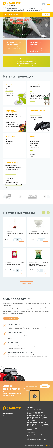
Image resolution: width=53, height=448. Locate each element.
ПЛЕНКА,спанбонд (11, 162)
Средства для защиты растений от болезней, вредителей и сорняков (38, 96)
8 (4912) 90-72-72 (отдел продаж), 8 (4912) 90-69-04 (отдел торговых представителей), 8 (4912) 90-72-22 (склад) (25, 9)
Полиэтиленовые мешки (11, 171)
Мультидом (8, 139)
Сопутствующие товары (36, 112)
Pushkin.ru (47, 445)
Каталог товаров (13, 14)
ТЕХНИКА (32, 136)
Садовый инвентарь (34, 141)
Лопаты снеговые (34, 145)
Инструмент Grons (34, 147)
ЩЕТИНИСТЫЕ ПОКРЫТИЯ (12, 187)
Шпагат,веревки (9, 95)
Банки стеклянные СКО (11, 120)
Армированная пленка (11, 165)
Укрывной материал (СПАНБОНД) (13, 184)
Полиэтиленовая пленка (11, 169)
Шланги (31, 156)
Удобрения (32, 100)
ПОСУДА (7, 86)
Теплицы (7, 143)
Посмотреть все (26, 283)
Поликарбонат (9, 141)
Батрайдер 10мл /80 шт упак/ (12, 264)
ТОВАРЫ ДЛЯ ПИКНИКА (37, 110)
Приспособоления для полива (37, 139)
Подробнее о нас (10, 318)
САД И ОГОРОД (34, 84)
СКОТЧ (7, 176)
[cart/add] (21, 242)
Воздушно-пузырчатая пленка (13, 167)
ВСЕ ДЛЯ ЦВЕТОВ (9, 93)
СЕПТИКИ (32, 93)
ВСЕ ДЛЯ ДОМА (9, 90)
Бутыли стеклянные (10, 122)
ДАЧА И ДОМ (9, 84)
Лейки (31, 149)
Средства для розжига (35, 115)
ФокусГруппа (10, 136)
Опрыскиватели (33, 154)
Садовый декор (33, 88)
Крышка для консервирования (13, 126)
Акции (46, 14)
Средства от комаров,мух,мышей (38, 98)
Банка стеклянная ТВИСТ (11, 114)
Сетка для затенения (10, 173)
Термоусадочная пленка (11, 182)
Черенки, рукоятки (34, 143)
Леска (31, 152)
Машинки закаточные (10, 128)
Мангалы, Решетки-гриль (36, 117)
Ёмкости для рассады (35, 86)
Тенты (7, 180)
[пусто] (44, 4)
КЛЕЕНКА (7, 88)
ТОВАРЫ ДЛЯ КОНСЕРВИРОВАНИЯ (11, 110)
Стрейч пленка (9, 178)
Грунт (31, 90)
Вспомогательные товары (11, 124)
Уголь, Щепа (33, 119)
